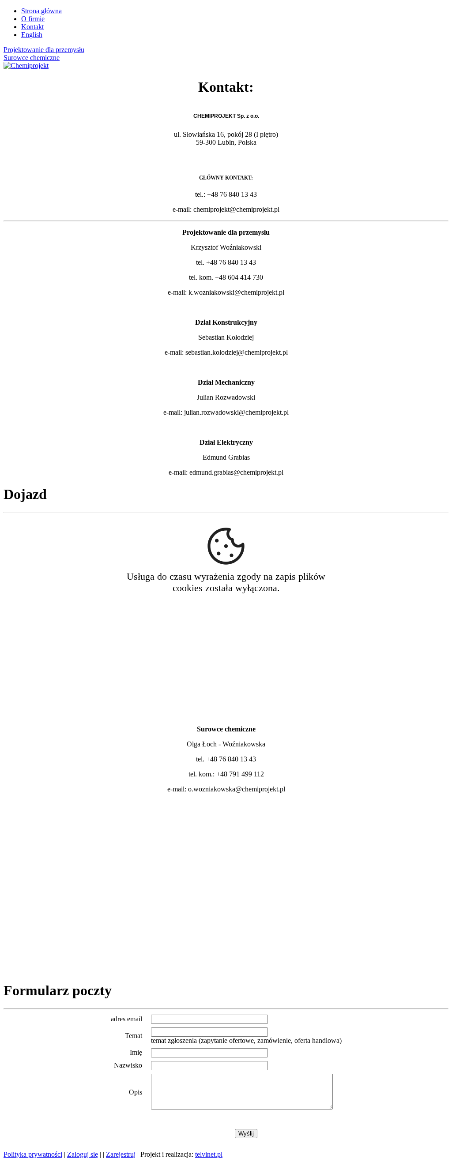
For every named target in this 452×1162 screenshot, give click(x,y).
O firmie (33, 18)
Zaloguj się (82, 1154)
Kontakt (32, 26)
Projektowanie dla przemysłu (44, 49)
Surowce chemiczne (32, 57)
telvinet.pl (208, 1154)
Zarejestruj (121, 1154)
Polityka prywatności (33, 1154)
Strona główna (41, 11)
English (31, 34)
